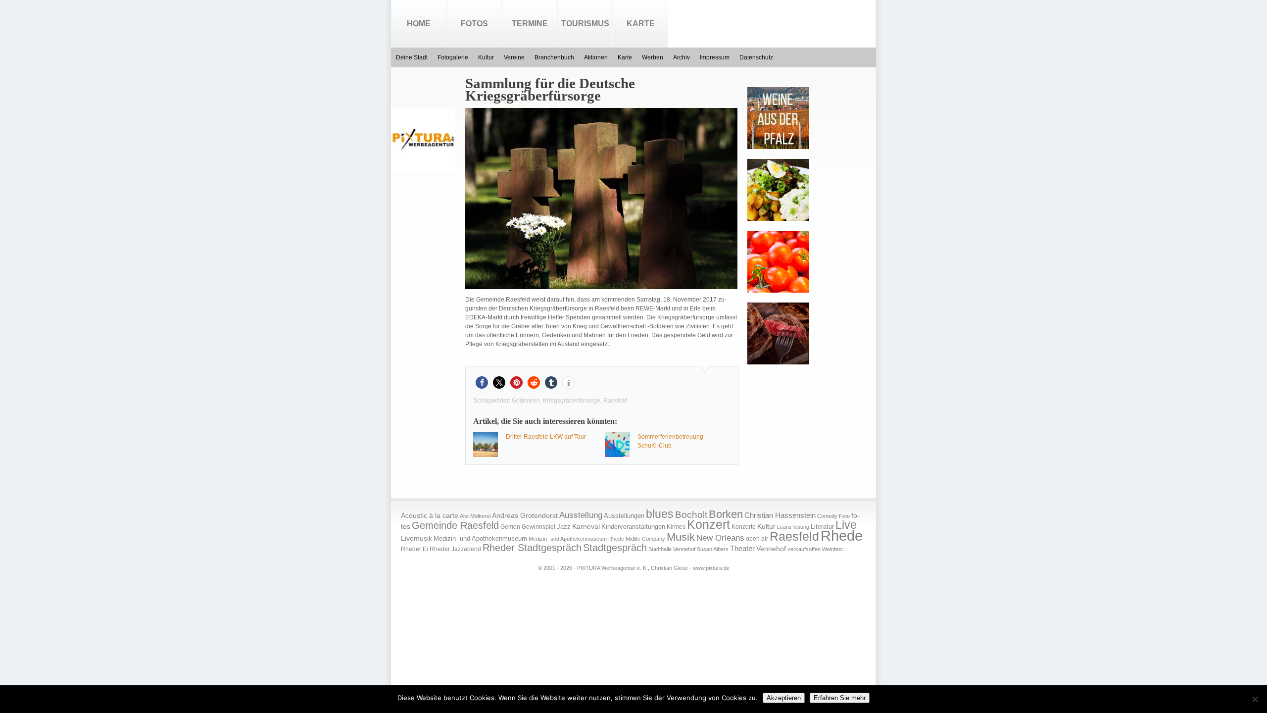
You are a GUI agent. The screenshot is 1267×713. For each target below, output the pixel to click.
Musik (681, 537)
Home (419, 23)
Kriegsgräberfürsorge (571, 400)
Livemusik (416, 538)
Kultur (486, 57)
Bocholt (691, 514)
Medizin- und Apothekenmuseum (480, 538)
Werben (652, 57)
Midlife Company (645, 539)
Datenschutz (756, 57)
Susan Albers (713, 549)
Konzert (708, 524)
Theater (742, 548)
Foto (844, 516)
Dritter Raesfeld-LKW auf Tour (546, 436)
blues (660, 514)
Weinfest (832, 549)
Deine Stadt (412, 57)
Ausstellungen (624, 515)
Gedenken (526, 400)
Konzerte (743, 526)
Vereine (514, 57)
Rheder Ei (414, 549)
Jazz (564, 526)
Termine (530, 23)
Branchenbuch (554, 57)
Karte (641, 23)
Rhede (842, 535)
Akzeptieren (784, 698)
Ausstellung (580, 515)
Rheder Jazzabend (455, 549)
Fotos (474, 23)
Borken (726, 514)
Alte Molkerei (475, 516)
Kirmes (676, 526)
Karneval (586, 526)
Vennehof (771, 549)
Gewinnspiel (538, 526)
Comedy (827, 516)
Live (846, 524)
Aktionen (596, 57)
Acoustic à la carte (429, 515)
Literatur (822, 526)
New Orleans (720, 538)
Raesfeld (615, 400)
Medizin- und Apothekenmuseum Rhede (576, 539)
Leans (784, 527)
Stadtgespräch (615, 547)
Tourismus (585, 23)
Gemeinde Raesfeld (455, 525)
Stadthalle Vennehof (671, 549)
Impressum (715, 57)
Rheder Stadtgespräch (532, 547)
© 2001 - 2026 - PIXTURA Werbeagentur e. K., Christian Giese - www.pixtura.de (634, 568)
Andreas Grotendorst (525, 515)
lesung (801, 527)
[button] (482, 382)
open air (757, 538)
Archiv (681, 57)
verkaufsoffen (804, 549)
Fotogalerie (453, 57)
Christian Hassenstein (780, 515)
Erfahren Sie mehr (840, 698)
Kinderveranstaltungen (633, 526)
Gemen (510, 526)
